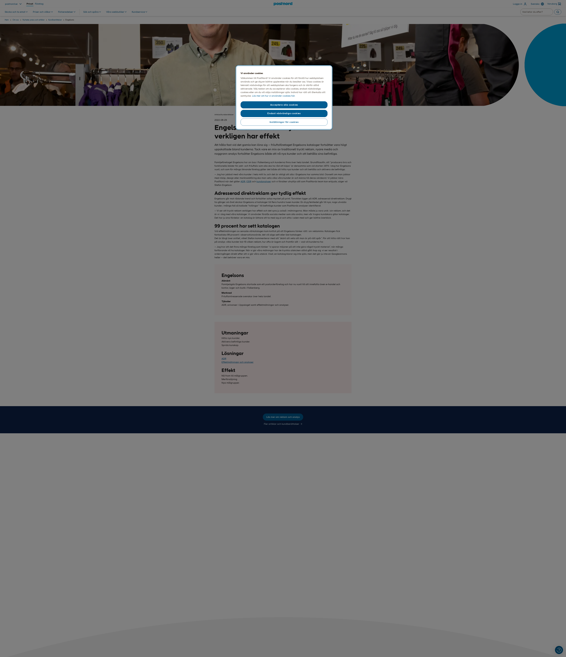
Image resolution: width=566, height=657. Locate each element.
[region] (284, 97)
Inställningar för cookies (284, 122)
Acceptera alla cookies (284, 104)
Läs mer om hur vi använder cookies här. (273, 95)
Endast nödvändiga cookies (284, 113)
